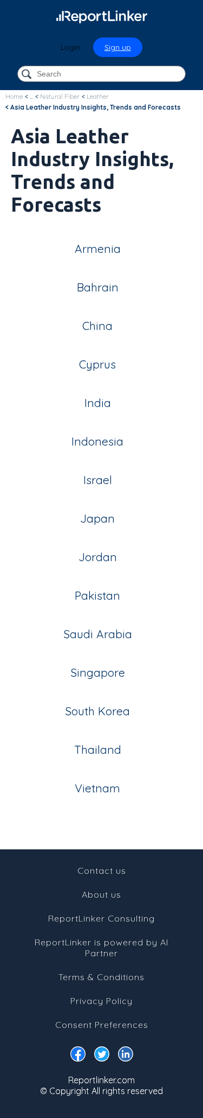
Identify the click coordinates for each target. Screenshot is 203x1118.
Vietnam (97, 788)
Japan (97, 518)
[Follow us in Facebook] (78, 1056)
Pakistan (97, 595)
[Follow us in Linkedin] (125, 1056)
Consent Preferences (101, 1024)
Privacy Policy (101, 1000)
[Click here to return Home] (102, 16)
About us (101, 894)
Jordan (97, 557)
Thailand (97, 749)
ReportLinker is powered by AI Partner (101, 947)
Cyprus (97, 364)
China (97, 326)
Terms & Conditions (101, 976)
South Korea (97, 711)
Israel (97, 480)
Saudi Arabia (97, 634)
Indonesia (97, 441)
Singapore (97, 672)
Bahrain (98, 287)
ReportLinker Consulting (101, 918)
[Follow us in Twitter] (102, 1056)
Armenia (98, 249)
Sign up (117, 47)
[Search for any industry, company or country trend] (28, 74)
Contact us (101, 870)
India (97, 403)
